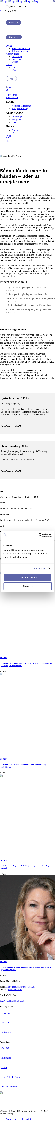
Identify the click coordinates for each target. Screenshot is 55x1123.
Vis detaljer (40, 568)
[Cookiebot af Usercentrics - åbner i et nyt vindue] (39, 535)
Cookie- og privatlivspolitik (18, 1119)
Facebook (6, 1022)
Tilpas (26, 586)
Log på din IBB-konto (11, 1077)
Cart (2, 11)
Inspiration (6, 1058)
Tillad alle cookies (27, 577)
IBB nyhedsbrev (9, 1086)
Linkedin (5, 1013)
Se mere (3, 657)
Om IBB (5, 1048)
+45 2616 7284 (15, 989)
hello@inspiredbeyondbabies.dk (20, 987)
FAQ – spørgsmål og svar (12, 1000)
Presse (4, 1067)
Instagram (6, 1032)
